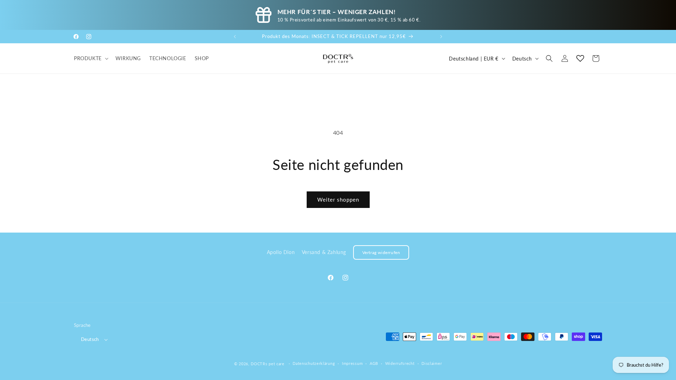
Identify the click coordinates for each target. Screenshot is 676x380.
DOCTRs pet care (267, 363)
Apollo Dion (281, 252)
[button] (90, 58)
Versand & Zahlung (324, 252)
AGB (374, 363)
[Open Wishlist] (580, 58)
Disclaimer (431, 363)
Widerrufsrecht (400, 363)
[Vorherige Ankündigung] (235, 36)
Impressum (352, 363)
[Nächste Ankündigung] (441, 36)
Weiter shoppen (338, 199)
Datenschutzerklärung (314, 363)
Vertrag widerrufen (381, 252)
